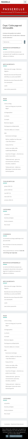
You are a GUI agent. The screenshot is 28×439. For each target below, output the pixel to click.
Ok (7, 436)
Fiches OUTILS (9, 145)
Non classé (7, 224)
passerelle (5, 2)
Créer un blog (7, 103)
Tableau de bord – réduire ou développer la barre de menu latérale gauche (13, 169)
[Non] (26, 433)
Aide (5, 133)
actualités (7, 214)
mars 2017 (7, 196)
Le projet (6, 119)
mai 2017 (6, 193)
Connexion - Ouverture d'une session (14, 424)
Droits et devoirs (8, 221)
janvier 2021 (7, 186)
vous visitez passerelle (10, 89)
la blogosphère (8, 112)
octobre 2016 (7, 200)
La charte (6, 116)
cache (5, 86)
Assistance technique (11, 136)
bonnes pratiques (9, 218)
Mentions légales (8, 123)
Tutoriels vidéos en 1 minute (11, 129)
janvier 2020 (7, 190)
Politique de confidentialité (11, 126)
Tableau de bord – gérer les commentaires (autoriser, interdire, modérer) (13, 161)
